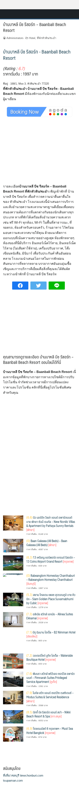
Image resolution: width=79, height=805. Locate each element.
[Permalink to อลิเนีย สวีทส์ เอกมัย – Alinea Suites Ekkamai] (13, 619)
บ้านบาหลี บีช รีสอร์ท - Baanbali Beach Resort (36, 54)
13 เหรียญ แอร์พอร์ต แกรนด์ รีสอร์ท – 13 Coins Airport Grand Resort (50, 559)
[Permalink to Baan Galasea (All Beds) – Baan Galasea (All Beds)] (13, 545)
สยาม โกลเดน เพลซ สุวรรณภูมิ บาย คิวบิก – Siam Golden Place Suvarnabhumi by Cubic (50, 599)
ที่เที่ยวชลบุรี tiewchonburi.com (23, 775)
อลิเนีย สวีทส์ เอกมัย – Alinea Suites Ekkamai (49, 616)
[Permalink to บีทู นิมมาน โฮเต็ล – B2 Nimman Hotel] (13, 640)
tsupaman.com (13, 780)
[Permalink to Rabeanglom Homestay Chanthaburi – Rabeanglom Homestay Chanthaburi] (13, 575)
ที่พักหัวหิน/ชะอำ (46, 38)
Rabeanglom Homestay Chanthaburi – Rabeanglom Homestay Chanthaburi (50, 579)
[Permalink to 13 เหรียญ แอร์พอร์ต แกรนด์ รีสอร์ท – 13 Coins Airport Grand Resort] (13, 562)
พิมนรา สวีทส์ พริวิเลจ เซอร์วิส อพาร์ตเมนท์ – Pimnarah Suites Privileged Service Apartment (50, 678)
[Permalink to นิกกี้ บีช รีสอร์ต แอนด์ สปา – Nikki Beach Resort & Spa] (13, 716)
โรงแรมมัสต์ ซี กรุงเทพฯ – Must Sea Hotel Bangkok (49, 730)
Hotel (32, 38)
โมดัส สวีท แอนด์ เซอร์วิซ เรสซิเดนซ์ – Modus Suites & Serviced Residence (50, 697)
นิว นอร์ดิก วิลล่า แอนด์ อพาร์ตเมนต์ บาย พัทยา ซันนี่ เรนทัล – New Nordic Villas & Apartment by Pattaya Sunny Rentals (50, 523)
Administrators (14, 38)
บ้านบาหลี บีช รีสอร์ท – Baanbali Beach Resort (34, 27)
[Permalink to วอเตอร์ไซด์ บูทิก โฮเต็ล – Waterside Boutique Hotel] (13, 660)
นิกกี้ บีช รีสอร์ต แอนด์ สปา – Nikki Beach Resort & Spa (48, 714)
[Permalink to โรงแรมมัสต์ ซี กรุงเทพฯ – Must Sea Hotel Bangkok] (13, 734)
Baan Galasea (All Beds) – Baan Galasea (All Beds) (46, 542)
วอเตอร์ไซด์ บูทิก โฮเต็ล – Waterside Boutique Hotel (49, 657)
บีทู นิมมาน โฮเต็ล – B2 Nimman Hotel (50, 634)
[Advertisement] (39, 154)
